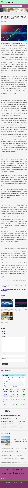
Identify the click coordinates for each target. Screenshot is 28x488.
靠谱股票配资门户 (19, 473)
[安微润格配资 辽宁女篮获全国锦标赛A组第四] (7, 316)
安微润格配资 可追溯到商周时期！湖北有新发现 (11, 424)
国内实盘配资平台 (6, 473)
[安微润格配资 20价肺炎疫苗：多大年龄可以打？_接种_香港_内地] (21, 302)
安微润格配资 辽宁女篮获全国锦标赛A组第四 (11, 415)
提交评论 (5, 364)
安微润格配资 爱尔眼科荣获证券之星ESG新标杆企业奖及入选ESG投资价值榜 (19, 441)
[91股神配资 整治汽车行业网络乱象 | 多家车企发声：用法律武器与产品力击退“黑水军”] (7, 302)
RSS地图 (16, 482)
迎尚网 (8, 469)
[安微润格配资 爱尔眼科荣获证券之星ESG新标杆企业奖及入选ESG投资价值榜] (5, 441)
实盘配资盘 (16, 469)
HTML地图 (20, 482)
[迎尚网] (7, 2)
